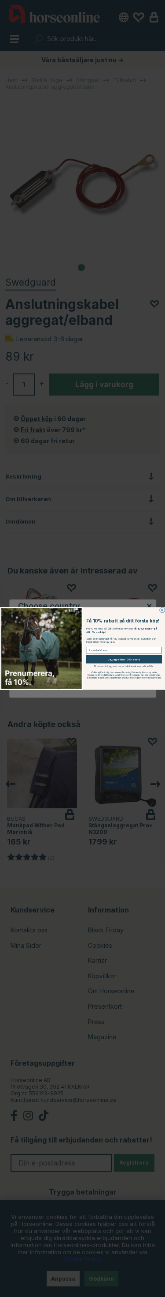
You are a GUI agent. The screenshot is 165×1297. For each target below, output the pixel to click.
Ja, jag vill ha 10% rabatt (124, 659)
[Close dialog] (162, 610)
